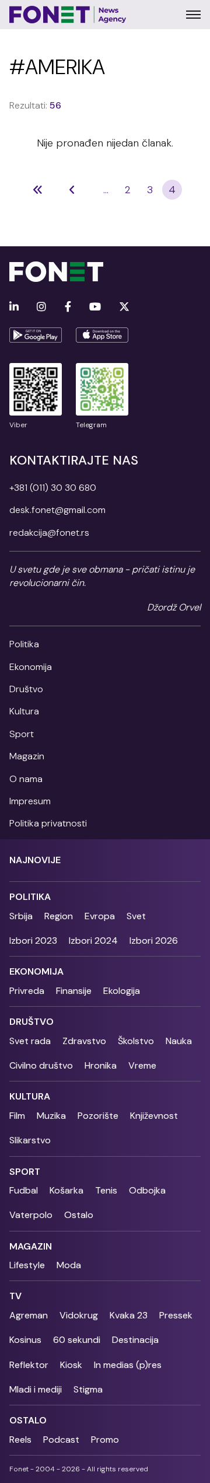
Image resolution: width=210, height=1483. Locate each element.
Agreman (28, 1315)
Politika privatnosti (48, 823)
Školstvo (136, 1041)
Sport (21, 734)
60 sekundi (76, 1340)
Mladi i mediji (35, 1389)
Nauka (179, 1041)
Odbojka (147, 1190)
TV (15, 1296)
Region (58, 916)
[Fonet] (68, 14)
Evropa (100, 916)
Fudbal (23, 1190)
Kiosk (71, 1365)
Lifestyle (27, 1265)
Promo (105, 1439)
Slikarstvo (30, 1140)
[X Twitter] (124, 307)
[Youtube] (95, 307)
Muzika (51, 1115)
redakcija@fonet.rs (49, 532)
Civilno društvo (41, 1065)
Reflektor (28, 1365)
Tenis (106, 1190)
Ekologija (121, 991)
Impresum (30, 801)
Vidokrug (79, 1315)
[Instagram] (41, 307)
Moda (69, 1265)
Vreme (142, 1065)
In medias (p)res (128, 1365)
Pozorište (98, 1115)
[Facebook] (68, 307)
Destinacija (135, 1340)
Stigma (88, 1389)
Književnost (154, 1115)
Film (17, 1115)
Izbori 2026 (154, 940)
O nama (26, 779)
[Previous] (38, 190)
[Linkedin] (14, 307)
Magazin (26, 756)
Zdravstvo (84, 1041)
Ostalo (78, 1215)
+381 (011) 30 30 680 (52, 487)
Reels (20, 1439)
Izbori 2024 (93, 940)
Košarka (66, 1190)
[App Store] (102, 335)
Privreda (26, 991)
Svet (136, 916)
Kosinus (25, 1340)
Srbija (21, 916)
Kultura (24, 711)
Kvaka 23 (129, 1315)
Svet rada (30, 1041)
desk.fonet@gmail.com (57, 510)
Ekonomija (30, 667)
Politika (24, 644)
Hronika (101, 1065)
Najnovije (35, 860)
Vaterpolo (30, 1215)
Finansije (74, 991)
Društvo (26, 689)
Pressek (175, 1315)
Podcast (61, 1439)
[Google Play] (35, 335)
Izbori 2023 (33, 940)
